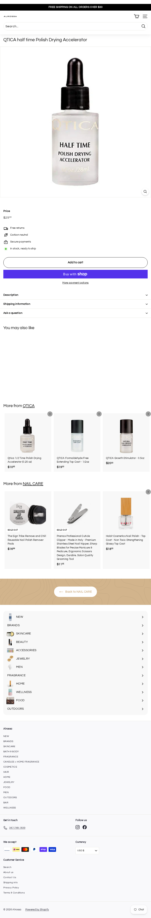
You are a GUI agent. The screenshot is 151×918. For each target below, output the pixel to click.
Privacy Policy (11, 887)
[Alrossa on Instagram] (78, 827)
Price (6, 211)
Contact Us (9, 877)
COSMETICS (10, 767)
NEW (6, 736)
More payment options (75, 282)
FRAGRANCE (10, 756)
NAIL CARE (33, 484)
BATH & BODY (11, 751)
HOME (6, 777)
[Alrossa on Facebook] (85, 827)
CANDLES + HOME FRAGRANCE (21, 762)
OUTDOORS (10, 797)
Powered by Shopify (37, 909)
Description (10, 295)
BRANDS (8, 741)
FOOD (6, 787)
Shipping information (16, 304)
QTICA (29, 406)
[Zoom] (145, 191)
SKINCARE (9, 746)
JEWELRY (8, 782)
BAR (5, 802)
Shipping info (10, 882)
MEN (6, 792)
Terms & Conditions (14, 892)
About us (8, 872)
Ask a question (12, 313)
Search (7, 867)
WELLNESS (9, 807)
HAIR (6, 772)
